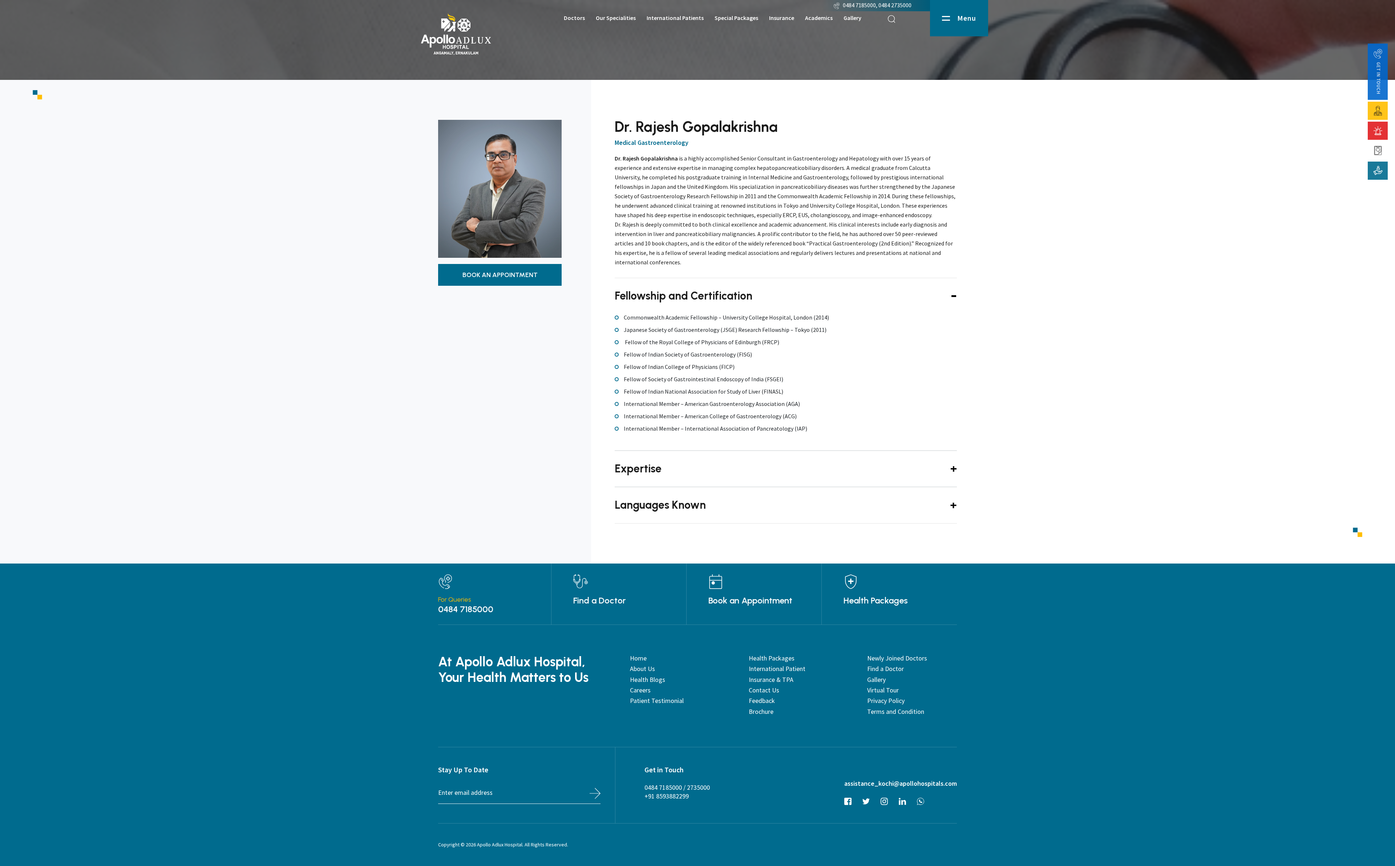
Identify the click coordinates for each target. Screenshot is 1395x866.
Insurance (781, 18)
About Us (642, 668)
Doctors (574, 18)
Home (638, 658)
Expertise (638, 468)
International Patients (675, 18)
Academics (819, 18)
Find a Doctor (599, 600)
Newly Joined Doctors (897, 658)
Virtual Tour (883, 690)
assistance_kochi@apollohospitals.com (900, 783)
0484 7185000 (859, 5)
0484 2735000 (895, 5)
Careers (640, 690)
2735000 (698, 787)
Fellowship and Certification (683, 295)
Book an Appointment (750, 600)
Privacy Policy (886, 700)
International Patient (777, 668)
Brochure (761, 711)
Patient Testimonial (657, 700)
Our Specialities (616, 18)
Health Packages (876, 600)
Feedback (762, 700)
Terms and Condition (895, 711)
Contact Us (764, 690)
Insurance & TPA (771, 679)
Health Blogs (647, 679)
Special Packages (736, 18)
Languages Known (660, 505)
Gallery (852, 18)
